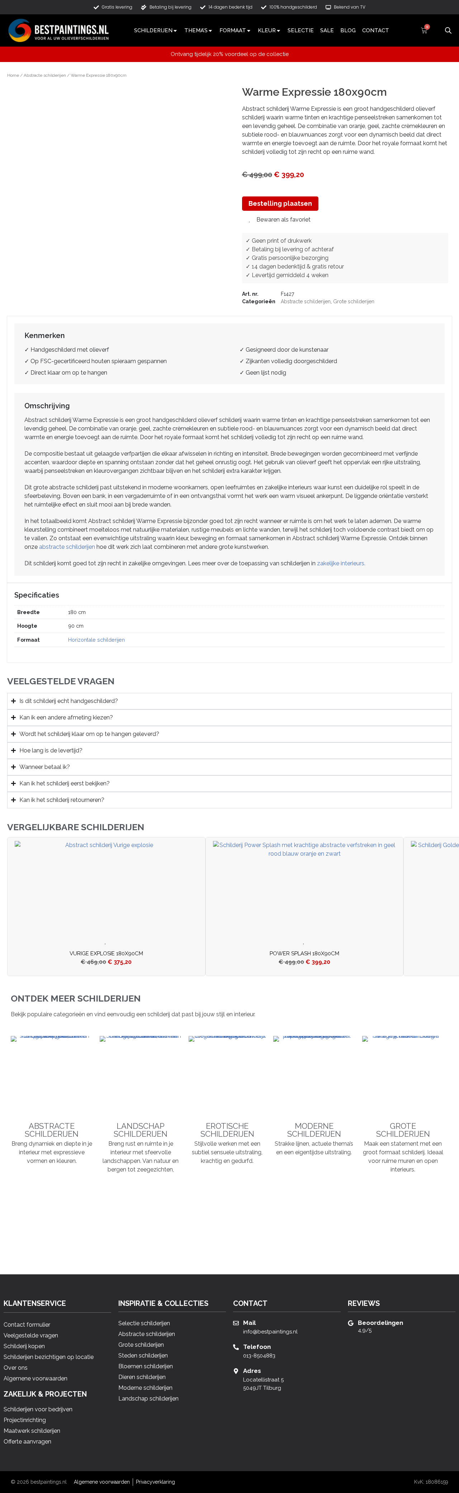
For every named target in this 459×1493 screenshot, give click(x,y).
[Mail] (236, 1323)
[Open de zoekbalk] (448, 30)
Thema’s (196, 30)
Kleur (267, 30)
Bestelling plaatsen (280, 203)
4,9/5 (365, 1330)
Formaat (232, 30)
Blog (348, 30)
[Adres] (236, 1371)
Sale (327, 30)
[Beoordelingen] (351, 1323)
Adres (252, 1370)
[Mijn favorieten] (436, 30)
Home (13, 75)
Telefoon (257, 1346)
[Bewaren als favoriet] (106, 941)
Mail (249, 1322)
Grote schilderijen (353, 301)
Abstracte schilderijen (45, 75)
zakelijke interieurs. (341, 563)
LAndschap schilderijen (140, 1129)
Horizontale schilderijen (96, 640)
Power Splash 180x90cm (304, 953)
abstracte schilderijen (67, 546)
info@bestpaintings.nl (270, 1331)
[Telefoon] (236, 1347)
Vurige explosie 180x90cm (106, 953)
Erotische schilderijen (227, 1129)
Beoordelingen (380, 1322)
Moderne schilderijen (314, 1129)
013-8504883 (259, 1355)
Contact (375, 30)
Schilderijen (153, 30)
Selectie (301, 30)
